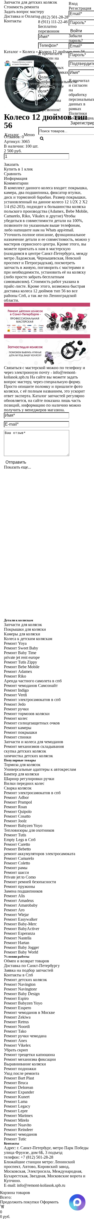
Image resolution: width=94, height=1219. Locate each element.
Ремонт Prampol (18, 802)
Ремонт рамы (15, 868)
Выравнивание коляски (25, 1064)
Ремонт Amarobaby (21, 905)
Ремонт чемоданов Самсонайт (31, 685)
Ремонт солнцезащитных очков (32, 723)
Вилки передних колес (24, 783)
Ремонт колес (16, 718)
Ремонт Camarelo (19, 858)
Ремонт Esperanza (19, 933)
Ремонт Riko (15, 676)
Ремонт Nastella (17, 938)
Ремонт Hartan (16, 942)
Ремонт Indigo (16, 690)
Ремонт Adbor (16, 797)
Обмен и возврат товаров (26, 961)
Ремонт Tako (15, 1031)
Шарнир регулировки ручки (29, 778)
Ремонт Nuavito (17, 1125)
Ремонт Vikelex (17, 1045)
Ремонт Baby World (21, 952)
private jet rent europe (22, 657)
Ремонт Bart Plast (19, 1078)
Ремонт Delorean (18, 1087)
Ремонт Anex (15, 1040)
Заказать (11, 164)
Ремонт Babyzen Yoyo (23, 825)
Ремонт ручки (16, 709)
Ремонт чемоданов (20, 1134)
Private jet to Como (20, 877)
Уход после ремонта (21, 1073)
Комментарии (16, 183)
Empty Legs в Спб (20, 839)
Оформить (49, 1202)
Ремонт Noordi (17, 1026)
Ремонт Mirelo (16, 1120)
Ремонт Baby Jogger (21, 947)
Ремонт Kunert (17, 1097)
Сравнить (12, 174)
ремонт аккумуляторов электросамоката (39, 853)
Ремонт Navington (20, 984)
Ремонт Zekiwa (17, 1017)
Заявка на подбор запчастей (28, 970)
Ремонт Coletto (17, 863)
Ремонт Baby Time (20, 652)
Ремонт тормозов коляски (27, 713)
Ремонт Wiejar (16, 914)
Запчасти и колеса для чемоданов (33, 742)
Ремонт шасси (16, 872)
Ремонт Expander (19, 1092)
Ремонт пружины (19, 886)
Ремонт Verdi (15, 695)
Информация (15, 178)
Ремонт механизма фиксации (30, 1059)
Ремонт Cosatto (17, 816)
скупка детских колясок (25, 751)
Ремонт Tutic (15, 1139)
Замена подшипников (23, 891)
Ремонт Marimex (18, 1115)
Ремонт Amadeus (19, 900)
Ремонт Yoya (15, 643)
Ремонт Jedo (15, 704)
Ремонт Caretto (17, 844)
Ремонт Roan (15, 807)
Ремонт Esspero (17, 1008)
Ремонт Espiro (16, 998)
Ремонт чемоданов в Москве (29, 1012)
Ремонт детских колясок (25, 979)
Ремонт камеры (17, 727)
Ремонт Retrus (16, 1022)
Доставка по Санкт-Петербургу (32, 965)
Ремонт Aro (14, 910)
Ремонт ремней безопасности (30, 882)
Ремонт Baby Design (22, 993)
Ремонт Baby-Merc (20, 924)
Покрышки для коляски (25, 629)
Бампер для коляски (21, 774)
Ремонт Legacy (17, 1106)
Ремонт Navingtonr (20, 989)
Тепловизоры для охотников (29, 830)
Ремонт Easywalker (20, 919)
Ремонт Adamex (18, 671)
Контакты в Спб (18, 975)
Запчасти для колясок (23, 624)
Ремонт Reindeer (18, 1129)
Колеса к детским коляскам (28, 638)
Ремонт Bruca (16, 1083)
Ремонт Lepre (16, 1111)
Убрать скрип (16, 1050)
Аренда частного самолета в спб (33, 681)
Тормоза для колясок (22, 764)
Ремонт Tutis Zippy (20, 662)
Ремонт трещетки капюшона (29, 1054)
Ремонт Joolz (15, 821)
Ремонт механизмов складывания (34, 746)
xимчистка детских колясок (28, 756)
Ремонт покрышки (20, 732)
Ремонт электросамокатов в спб (32, 699)
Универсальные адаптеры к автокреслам (40, 769)
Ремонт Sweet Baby (21, 648)
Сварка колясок (18, 788)
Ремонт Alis (14, 896)
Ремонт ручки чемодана (25, 1036)
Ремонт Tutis (15, 835)
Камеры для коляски (22, 634)
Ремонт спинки (17, 737)
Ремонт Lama (15, 1101)
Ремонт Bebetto (17, 849)
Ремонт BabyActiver (21, 928)
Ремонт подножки (20, 1068)
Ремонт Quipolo (18, 811)
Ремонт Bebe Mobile (21, 667)
